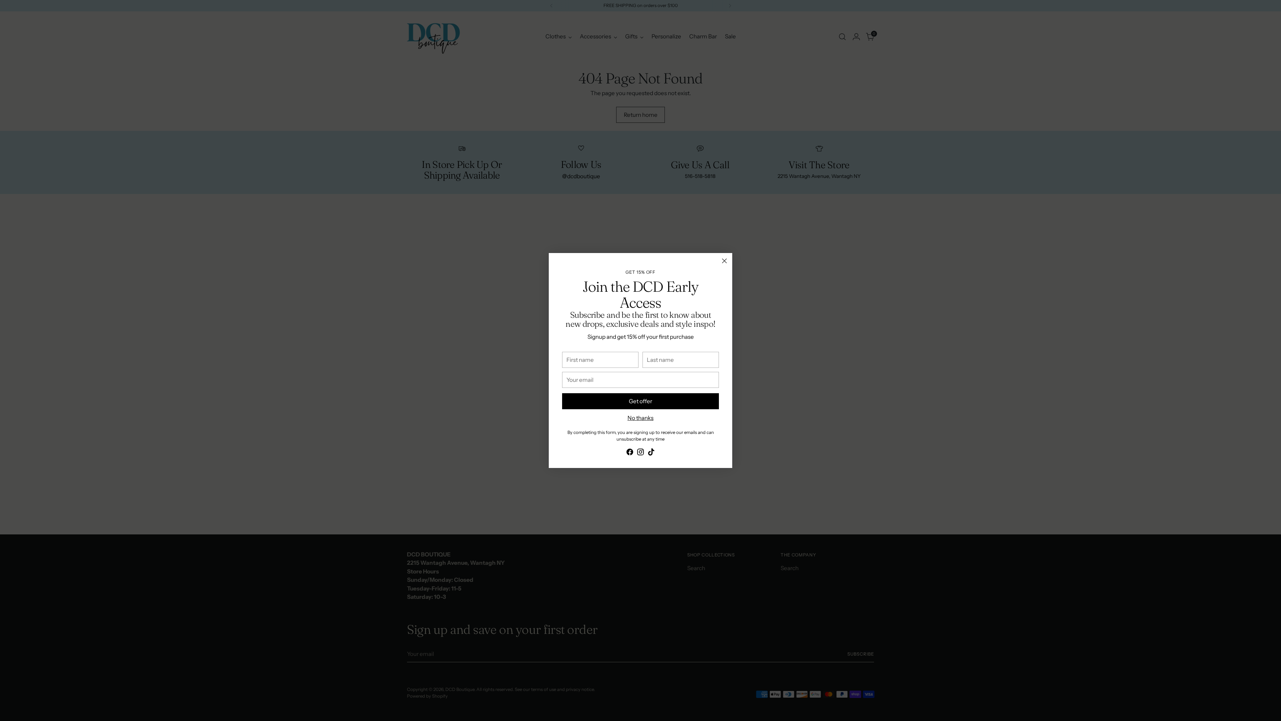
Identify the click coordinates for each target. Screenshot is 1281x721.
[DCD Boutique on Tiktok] (651, 453)
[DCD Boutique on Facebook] (630, 453)
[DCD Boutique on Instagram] (640, 453)
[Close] (724, 261)
